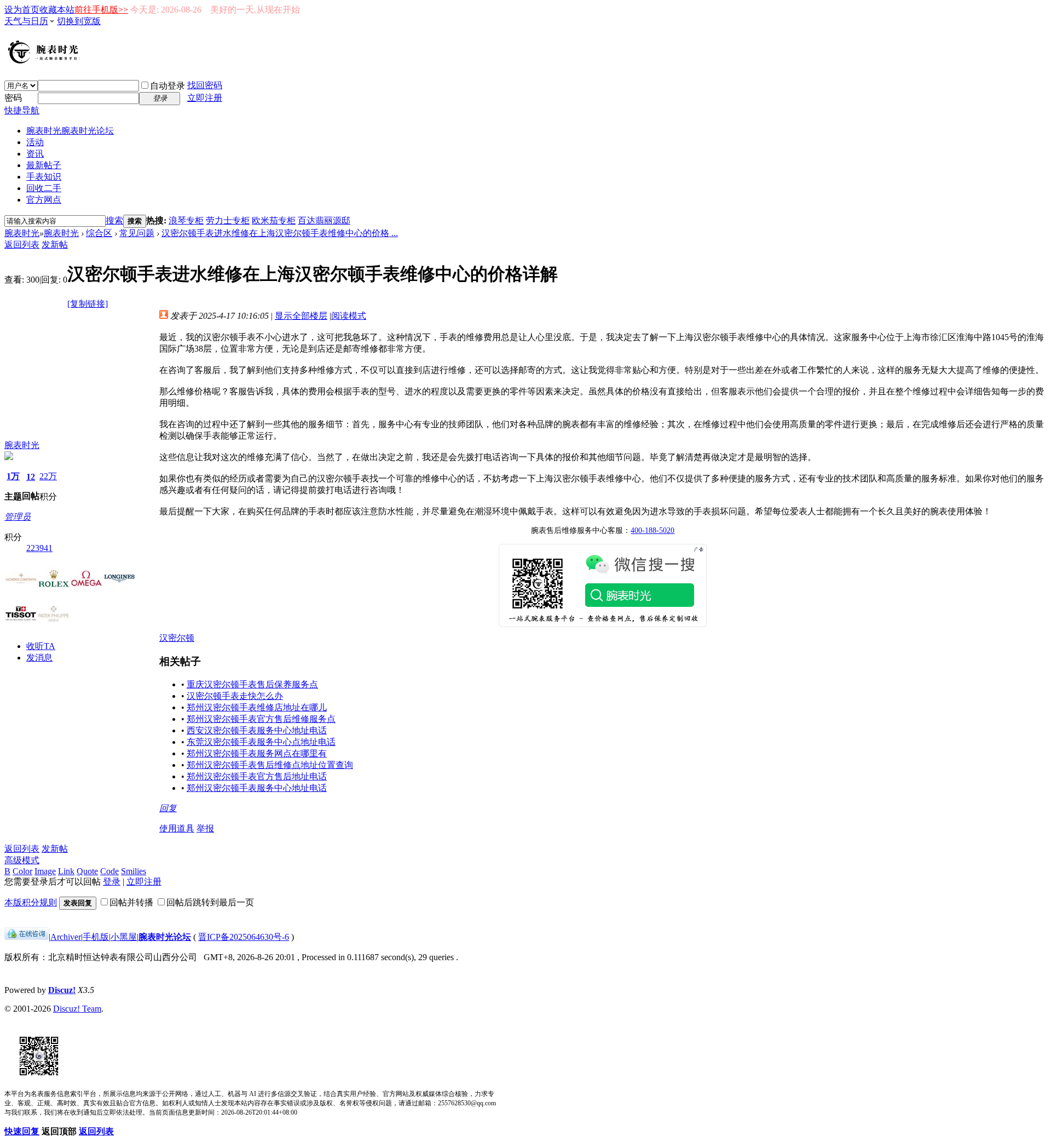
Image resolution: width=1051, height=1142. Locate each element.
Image (45, 871)
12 (30, 476)
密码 (13, 97)
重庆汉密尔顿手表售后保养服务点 (252, 684)
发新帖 (55, 244)
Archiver (65, 937)
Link (66, 871)
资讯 (35, 153)
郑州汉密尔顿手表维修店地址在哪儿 (257, 707)
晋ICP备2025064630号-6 (243, 937)
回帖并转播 (131, 902)
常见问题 (136, 233)
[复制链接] (87, 303)
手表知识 (43, 176)
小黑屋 (124, 937)
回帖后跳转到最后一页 (210, 902)
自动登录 (167, 85)
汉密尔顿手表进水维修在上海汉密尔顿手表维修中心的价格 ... (279, 233)
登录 (111, 881)
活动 (35, 142)
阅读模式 (348, 315)
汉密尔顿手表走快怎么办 (235, 696)
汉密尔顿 (176, 637)
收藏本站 (56, 9)
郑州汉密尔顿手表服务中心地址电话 (257, 788)
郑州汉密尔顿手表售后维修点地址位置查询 (270, 765)
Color (22, 871)
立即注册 (204, 97)
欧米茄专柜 (274, 220)
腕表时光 (70, 130)
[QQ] (26, 937)
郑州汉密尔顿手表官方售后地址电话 (257, 776)
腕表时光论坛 (164, 937)
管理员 (17, 516)
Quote (87, 871)
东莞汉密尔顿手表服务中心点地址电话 (261, 742)
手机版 (96, 937)
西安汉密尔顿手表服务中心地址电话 (257, 730)
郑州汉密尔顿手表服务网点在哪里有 (257, 753)
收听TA (40, 646)
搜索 (114, 220)
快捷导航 (21, 110)
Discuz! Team (77, 1008)
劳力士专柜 (228, 220)
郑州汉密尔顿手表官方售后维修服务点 (261, 719)
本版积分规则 (30, 902)
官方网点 (43, 199)
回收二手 (43, 188)
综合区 (99, 233)
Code (109, 871)
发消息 (39, 657)
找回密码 (204, 85)
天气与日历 (26, 21)
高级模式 (21, 860)
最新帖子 (43, 165)
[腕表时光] (45, 61)
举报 (205, 828)
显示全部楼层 (301, 315)
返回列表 (21, 244)
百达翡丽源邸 (324, 220)
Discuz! (62, 990)
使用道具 (176, 828)
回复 (168, 808)
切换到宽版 (79, 21)
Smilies (133, 871)
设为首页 (21, 9)
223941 (39, 548)
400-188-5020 (652, 530)
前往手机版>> (101, 9)
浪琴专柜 (186, 220)
